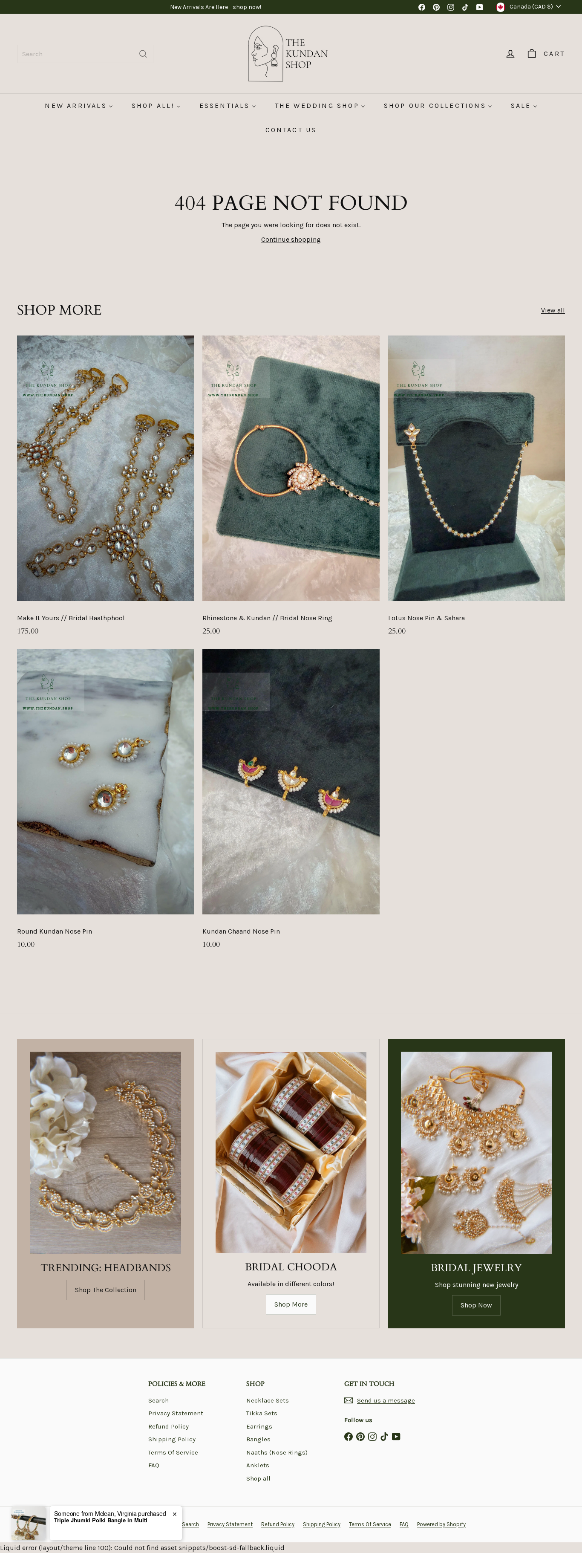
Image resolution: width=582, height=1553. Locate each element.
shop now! (247, 7)
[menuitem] (78, 105)
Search (158, 1400)
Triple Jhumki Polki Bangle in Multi (100, 1520)
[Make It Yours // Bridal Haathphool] (105, 490)
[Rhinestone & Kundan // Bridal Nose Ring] (290, 490)
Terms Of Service (173, 1452)
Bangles (258, 1439)
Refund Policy (168, 1426)
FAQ (153, 1465)
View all (553, 310)
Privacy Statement (175, 1413)
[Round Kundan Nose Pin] (105, 803)
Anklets (257, 1465)
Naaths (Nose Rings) (277, 1452)
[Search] (143, 54)
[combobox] (85, 54)
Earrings (259, 1426)
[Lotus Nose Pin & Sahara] (476, 490)
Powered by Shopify (441, 1524)
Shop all (258, 1478)
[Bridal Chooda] (291, 1152)
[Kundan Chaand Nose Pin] (290, 803)
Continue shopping (291, 239)
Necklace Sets (267, 1400)
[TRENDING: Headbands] (105, 1153)
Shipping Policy (172, 1439)
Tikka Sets (261, 1413)
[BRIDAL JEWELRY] (476, 1153)
